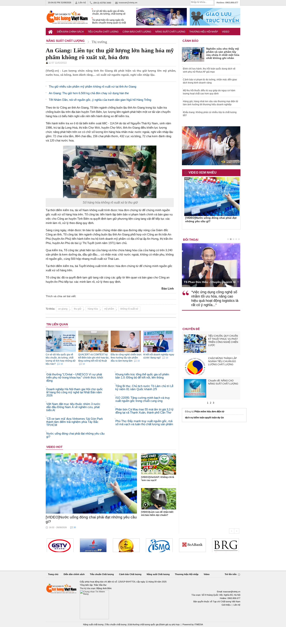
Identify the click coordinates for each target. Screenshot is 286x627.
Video (225, 31)
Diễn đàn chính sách (70, 31)
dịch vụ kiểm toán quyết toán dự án (204, 417)
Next (236, 531)
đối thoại (190, 239)
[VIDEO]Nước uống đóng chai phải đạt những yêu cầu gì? (91, 519)
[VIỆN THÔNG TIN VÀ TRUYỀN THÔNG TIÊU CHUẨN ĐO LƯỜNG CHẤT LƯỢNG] (159, 545)
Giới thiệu (226, 605)
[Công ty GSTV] (60, 545)
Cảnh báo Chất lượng (137, 31)
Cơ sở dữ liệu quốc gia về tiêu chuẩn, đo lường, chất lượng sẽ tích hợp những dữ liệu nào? (108, 12)
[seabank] (192, 545)
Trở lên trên (231, 574)
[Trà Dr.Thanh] (126, 545)
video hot (54, 447)
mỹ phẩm (109, 308)
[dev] (93, 545)
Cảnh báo (190, 40)
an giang (63, 308)
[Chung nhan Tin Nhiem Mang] (143, 599)
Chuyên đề (191, 329)
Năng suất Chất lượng (170, 31)
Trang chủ (53, 574)
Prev (231, 531)
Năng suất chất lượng (93, 624)
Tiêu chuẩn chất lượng (115, 624)
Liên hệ (82, 2)
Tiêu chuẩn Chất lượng (103, 31)
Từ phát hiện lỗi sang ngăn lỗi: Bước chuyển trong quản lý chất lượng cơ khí (109, 21)
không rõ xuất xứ (129, 308)
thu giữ (77, 308)
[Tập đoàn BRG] (225, 545)
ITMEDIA (198, 624)
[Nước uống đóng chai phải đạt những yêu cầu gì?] (91, 483)
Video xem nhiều (203, 172)
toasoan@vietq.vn (128, 2)
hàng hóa (93, 308)
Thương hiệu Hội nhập (203, 31)
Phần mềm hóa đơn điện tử (209, 411)
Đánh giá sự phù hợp (170, 624)
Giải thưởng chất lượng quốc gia (143, 624)
